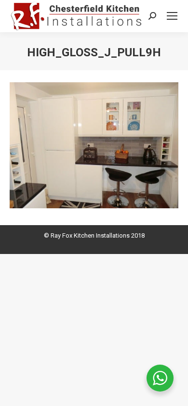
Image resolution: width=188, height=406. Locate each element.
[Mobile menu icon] (172, 16)
